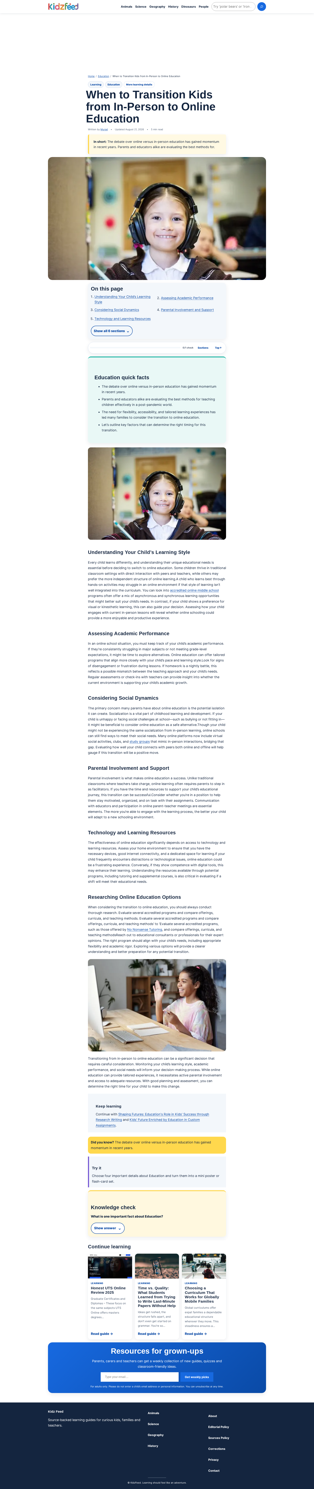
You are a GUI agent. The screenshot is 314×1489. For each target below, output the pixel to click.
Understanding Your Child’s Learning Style (122, 299)
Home (91, 76)
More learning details (139, 84)
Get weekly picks (197, 1377)
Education (103, 76)
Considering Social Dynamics (116, 310)
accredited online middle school (194, 590)
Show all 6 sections (109, 331)
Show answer (105, 1228)
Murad (104, 129)
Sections (203, 347)
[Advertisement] (157, 41)
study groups (140, 741)
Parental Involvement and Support (187, 310)
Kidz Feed (55, 1411)
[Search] (261, 6)
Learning (95, 84)
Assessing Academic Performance (187, 298)
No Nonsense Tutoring (144, 929)
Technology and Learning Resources (122, 319)
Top (218, 347)
